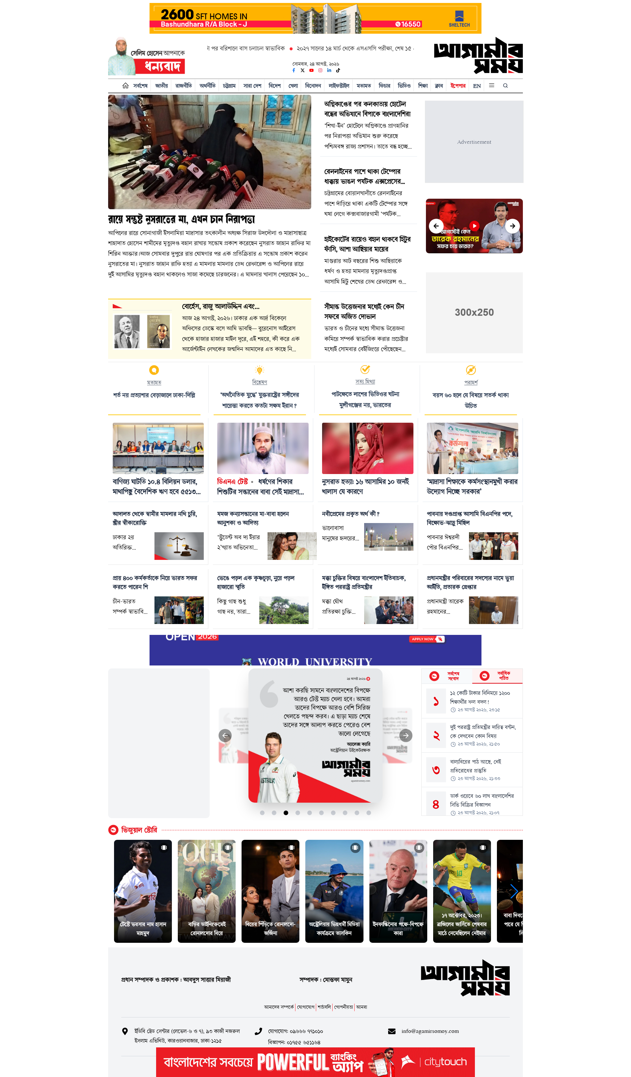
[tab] (447, 676)
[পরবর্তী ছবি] (406, 735)
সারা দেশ (252, 85)
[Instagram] (320, 70)
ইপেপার (458, 85)
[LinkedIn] (329, 70)
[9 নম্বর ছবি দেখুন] (357, 813)
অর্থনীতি (208, 85)
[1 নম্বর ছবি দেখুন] (262, 813)
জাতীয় (161, 85)
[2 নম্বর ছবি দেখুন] (274, 813)
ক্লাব (439, 85)
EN (477, 85)
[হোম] (124, 86)
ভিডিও (404, 85)
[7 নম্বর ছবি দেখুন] (333, 813)
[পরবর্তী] (512, 226)
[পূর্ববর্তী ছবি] (225, 735)
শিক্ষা (423, 85)
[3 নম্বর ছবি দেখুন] (286, 813)
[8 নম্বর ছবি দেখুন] (345, 813)
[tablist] (472, 676)
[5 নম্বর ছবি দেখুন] (309, 813)
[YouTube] (311, 70)
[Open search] (506, 85)
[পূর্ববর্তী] (436, 226)
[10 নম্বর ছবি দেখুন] (368, 813)
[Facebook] (294, 70)
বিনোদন (313, 85)
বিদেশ (275, 85)
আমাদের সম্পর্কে (279, 1007)
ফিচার (384, 85)
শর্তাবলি (324, 1007)
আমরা (361, 1007)
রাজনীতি (183, 85)
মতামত (364, 85)
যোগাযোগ (306, 1007)
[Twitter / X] (302, 70)
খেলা (293, 85)
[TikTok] (338, 70)
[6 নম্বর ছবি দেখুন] (321, 813)
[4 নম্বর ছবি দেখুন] (297, 813)
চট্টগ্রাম (229, 85)
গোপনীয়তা (343, 1007)
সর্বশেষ (140, 85)
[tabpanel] (472, 749)
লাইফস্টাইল (339, 85)
